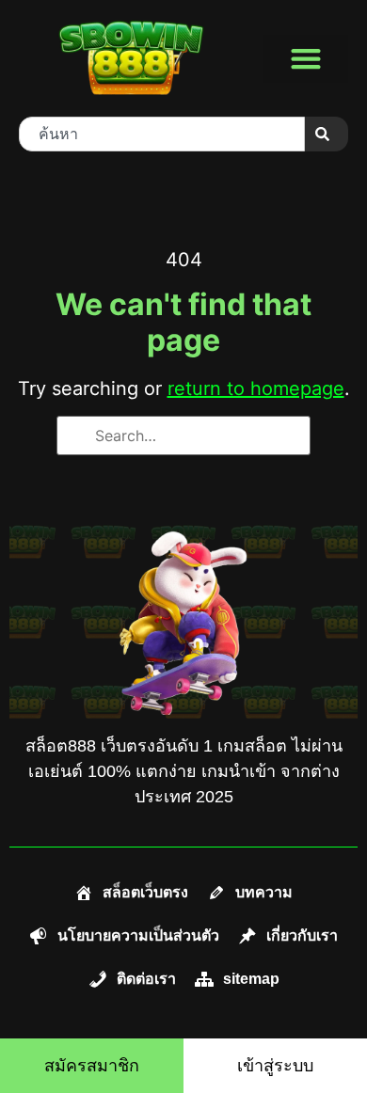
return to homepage (256, 388)
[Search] (326, 134)
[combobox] (162, 134)
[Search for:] (183, 435)
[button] (305, 59)
